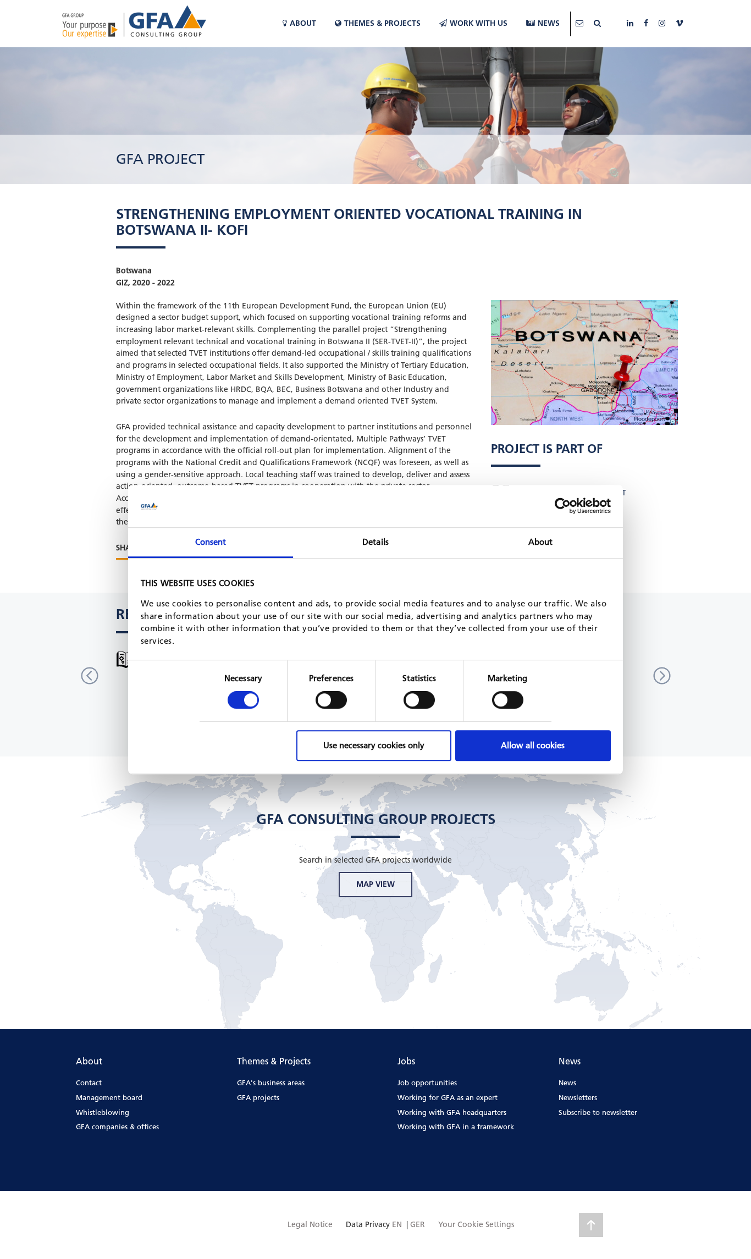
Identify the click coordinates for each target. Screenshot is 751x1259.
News (549, 23)
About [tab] (540, 542)
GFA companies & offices (117, 1126)
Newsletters (578, 1097)
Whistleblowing (102, 1112)
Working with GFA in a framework (455, 1126)
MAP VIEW (375, 884)
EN (397, 1224)
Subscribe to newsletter (598, 1112)
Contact (89, 1082)
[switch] (331, 700)
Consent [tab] (211, 542)
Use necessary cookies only (373, 745)
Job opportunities (427, 1082)
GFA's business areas (271, 1082)
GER (417, 1224)
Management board (109, 1097)
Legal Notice (310, 1224)
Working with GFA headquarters (451, 1112)
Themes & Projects (382, 23)
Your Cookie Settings (476, 1224)
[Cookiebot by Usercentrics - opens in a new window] (563, 506)
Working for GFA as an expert (447, 1097)
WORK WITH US (478, 23)
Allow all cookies (533, 745)
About (303, 23)
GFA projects (258, 1097)
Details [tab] (375, 542)
